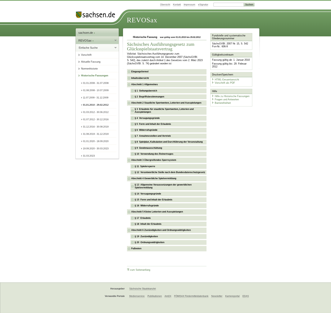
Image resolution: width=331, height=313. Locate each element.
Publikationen (154, 296)
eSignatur (203, 4)
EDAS (246, 296)
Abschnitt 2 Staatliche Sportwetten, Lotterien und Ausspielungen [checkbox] (166, 102)
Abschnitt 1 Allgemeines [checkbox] (144, 84)
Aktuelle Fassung (90, 61)
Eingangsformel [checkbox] (139, 71)
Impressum (189, 4)
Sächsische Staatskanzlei (142, 288)
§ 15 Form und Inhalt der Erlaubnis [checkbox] (153, 199)
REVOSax (142, 20)
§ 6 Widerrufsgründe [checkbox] (146, 130)
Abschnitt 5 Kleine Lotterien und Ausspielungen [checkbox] (157, 211)
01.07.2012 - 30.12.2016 (96, 119)
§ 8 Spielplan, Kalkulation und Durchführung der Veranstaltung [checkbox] (169, 142)
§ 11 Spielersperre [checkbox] (145, 166)
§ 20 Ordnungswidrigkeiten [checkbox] (149, 242)
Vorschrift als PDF (225, 82)
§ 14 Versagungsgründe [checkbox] (148, 193)
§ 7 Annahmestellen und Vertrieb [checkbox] (153, 136)
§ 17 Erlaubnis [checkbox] (143, 218)
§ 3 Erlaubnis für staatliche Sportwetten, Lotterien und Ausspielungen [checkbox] (164, 111)
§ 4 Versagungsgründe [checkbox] (147, 118)
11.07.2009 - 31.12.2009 (95, 97)
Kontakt (177, 4)
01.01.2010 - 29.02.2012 (96, 105)
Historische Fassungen (94, 75)
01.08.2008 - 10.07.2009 (96, 90)
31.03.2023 (89, 155)
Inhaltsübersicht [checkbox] (140, 78)
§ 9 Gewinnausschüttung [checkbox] (148, 148)
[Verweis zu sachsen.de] (96, 14)
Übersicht (165, 4)
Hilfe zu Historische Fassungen (232, 96)
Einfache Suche (88, 47)
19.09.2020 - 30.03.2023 (96, 148)
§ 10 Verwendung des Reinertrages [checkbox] (154, 154)
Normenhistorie (89, 68)
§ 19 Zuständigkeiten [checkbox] (146, 236)
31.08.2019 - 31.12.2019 (96, 134)
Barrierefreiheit (223, 102)
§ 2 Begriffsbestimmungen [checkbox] (149, 96)
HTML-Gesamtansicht (227, 79)
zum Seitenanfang (140, 270)
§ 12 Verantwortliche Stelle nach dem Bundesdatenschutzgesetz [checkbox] (170, 172)
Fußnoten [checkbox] (136, 248)
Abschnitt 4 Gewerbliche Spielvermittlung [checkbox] (153, 178)
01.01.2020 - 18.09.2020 (96, 141)
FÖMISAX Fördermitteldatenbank (191, 296)
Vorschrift (86, 54)
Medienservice (137, 296)
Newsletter (216, 296)
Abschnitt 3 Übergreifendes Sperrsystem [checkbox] (153, 160)
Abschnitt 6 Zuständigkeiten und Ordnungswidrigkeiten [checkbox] (161, 230)
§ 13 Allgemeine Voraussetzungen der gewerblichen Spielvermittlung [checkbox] (163, 186)
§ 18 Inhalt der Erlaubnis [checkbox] (148, 224)
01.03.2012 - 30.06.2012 (96, 112)
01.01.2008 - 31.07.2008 (96, 83)
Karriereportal (232, 296)
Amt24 (168, 296)
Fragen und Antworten (227, 99)
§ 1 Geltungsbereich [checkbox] (146, 90)
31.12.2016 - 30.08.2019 (96, 126)
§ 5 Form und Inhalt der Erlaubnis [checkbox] (153, 124)
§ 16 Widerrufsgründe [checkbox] (147, 205)
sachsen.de (86, 32)
